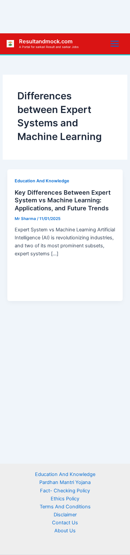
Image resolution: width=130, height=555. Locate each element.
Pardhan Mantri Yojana (65, 482)
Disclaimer (65, 515)
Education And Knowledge (42, 180)
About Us (65, 531)
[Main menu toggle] (114, 43)
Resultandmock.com (46, 41)
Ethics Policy (65, 499)
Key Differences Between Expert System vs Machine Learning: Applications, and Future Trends (63, 200)
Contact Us (65, 523)
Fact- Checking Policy (65, 491)
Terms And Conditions (65, 507)
